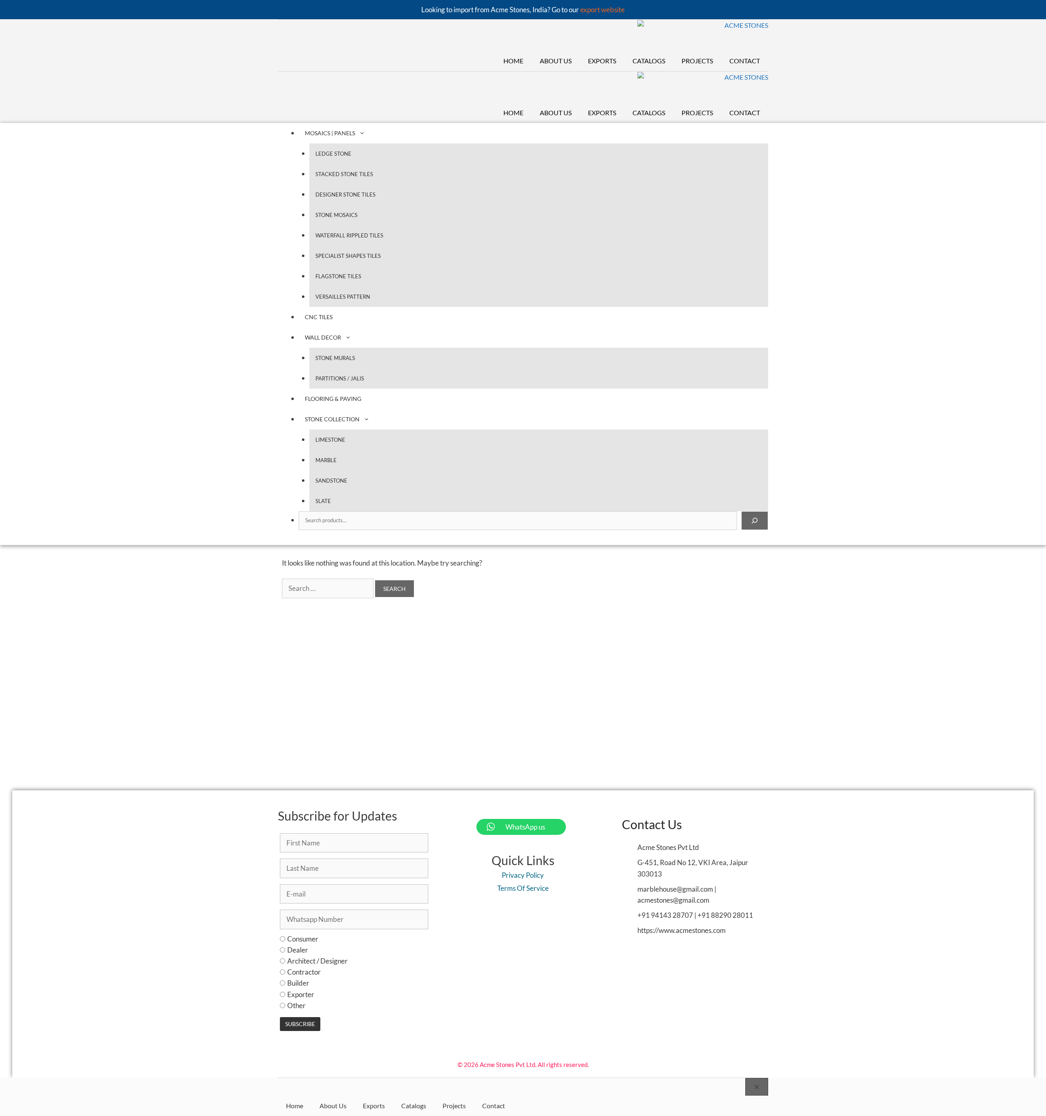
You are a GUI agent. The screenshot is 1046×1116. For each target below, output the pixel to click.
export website (602, 9)
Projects (697, 61)
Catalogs (649, 61)
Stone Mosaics (336, 215)
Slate (323, 501)
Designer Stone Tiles (345, 194)
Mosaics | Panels (330, 133)
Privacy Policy (523, 875)
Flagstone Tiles (338, 276)
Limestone (330, 439)
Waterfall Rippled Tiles (349, 235)
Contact (744, 61)
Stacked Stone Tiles (344, 174)
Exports (602, 61)
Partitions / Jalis (339, 378)
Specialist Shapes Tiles (348, 256)
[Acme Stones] (703, 35)
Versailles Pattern (342, 296)
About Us (556, 61)
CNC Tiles (319, 316)
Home (513, 61)
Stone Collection (332, 419)
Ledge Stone (333, 153)
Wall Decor (323, 337)
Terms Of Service (523, 888)
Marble (326, 460)
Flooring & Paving (333, 398)
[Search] (754, 520)
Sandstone (331, 480)
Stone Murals (335, 358)
